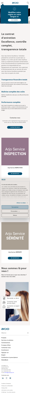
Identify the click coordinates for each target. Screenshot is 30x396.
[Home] (15, 3)
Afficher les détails (21, 202)
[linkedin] (2, 378)
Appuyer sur (5, 352)
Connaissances (5, 342)
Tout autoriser (15, 207)
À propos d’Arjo (6, 345)
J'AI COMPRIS (14, 20)
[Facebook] (6, 378)
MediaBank (4, 360)
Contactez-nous (15, 118)
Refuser (15, 215)
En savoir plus (15, 173)
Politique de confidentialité (7, 385)
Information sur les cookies (7, 390)
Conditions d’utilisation (6, 383)
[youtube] (10, 378)
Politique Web (4, 388)
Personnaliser (14, 211)
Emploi (3, 355)
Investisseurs (5, 350)
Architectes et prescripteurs (9, 357)
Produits (3, 337)
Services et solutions (7, 340)
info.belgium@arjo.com (9, 372)
